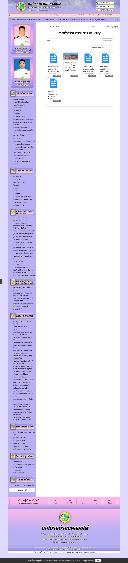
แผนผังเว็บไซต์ (22, 490)
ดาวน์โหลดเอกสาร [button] (74, 19)
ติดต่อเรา (104, 19)
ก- (117, 20)
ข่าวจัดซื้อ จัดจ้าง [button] (48, 19)
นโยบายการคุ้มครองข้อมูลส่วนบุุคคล (83, 552)
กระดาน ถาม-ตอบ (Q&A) (91, 19)
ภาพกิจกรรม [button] (35, 19)
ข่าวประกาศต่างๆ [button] (22, 19)
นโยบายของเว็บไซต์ (39, 552)
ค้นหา (93, 26)
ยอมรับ (98, 560)
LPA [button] (64, 19)
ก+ (115, 20)
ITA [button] (58, 19)
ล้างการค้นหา (107, 40)
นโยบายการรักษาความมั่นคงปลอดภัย (58, 552)
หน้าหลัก (13, 19)
